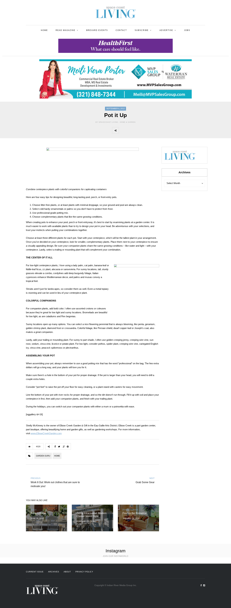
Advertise (166, 30)
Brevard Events (97, 30)
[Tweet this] (129, 130)
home (57, 456)
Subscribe (141, 30)
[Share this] (122, 130)
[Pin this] (143, 130)
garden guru (43, 456)
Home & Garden (127, 122)
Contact (121, 30)
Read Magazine (65, 30)
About (67, 572)
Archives (53, 572)
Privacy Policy (84, 572)
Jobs (187, 30)
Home (44, 30)
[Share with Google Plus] (136, 130)
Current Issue (35, 572)
